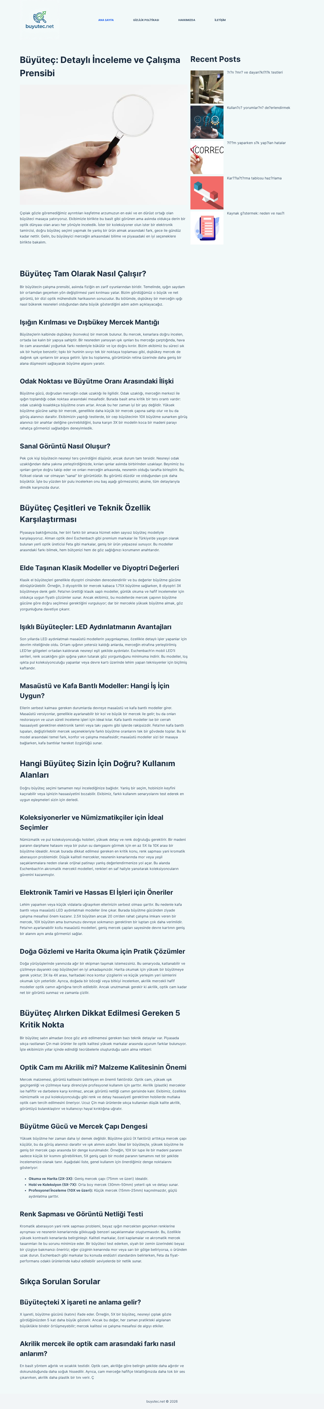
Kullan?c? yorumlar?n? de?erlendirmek (258, 107)
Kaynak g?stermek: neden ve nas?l (255, 213)
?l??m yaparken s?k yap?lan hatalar (256, 143)
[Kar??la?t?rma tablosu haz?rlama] (206, 192)
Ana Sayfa (106, 20)
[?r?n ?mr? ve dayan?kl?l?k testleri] (206, 87)
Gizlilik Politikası (146, 20)
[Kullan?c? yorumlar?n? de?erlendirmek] (206, 122)
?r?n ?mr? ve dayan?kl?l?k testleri (255, 72)
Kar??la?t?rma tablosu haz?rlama (254, 178)
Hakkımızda (186, 20)
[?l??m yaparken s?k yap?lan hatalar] (206, 157)
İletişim (220, 20)
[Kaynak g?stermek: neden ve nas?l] (206, 228)
